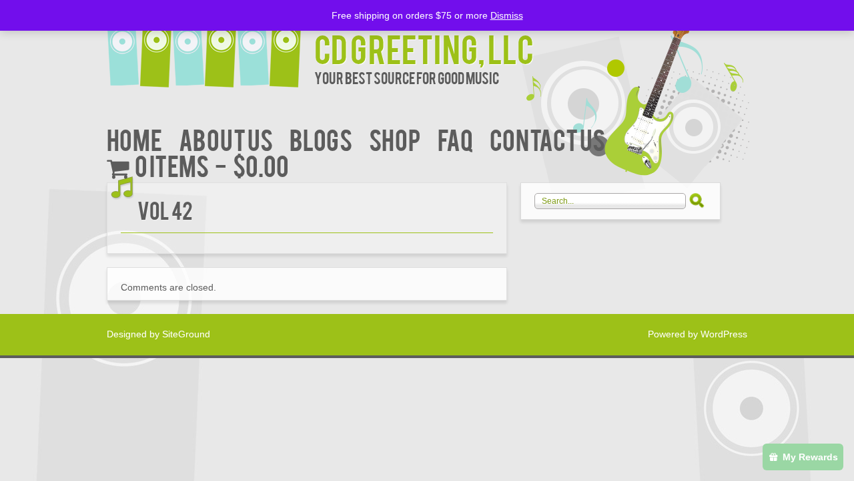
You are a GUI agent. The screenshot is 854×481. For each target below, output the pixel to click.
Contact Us (547, 138)
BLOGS (321, 138)
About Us (226, 138)
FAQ (455, 138)
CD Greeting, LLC (424, 48)
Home (134, 138)
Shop (395, 138)
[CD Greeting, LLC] (210, 45)
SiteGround (186, 334)
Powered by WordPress (697, 334)
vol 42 (165, 209)
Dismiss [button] (506, 15)
